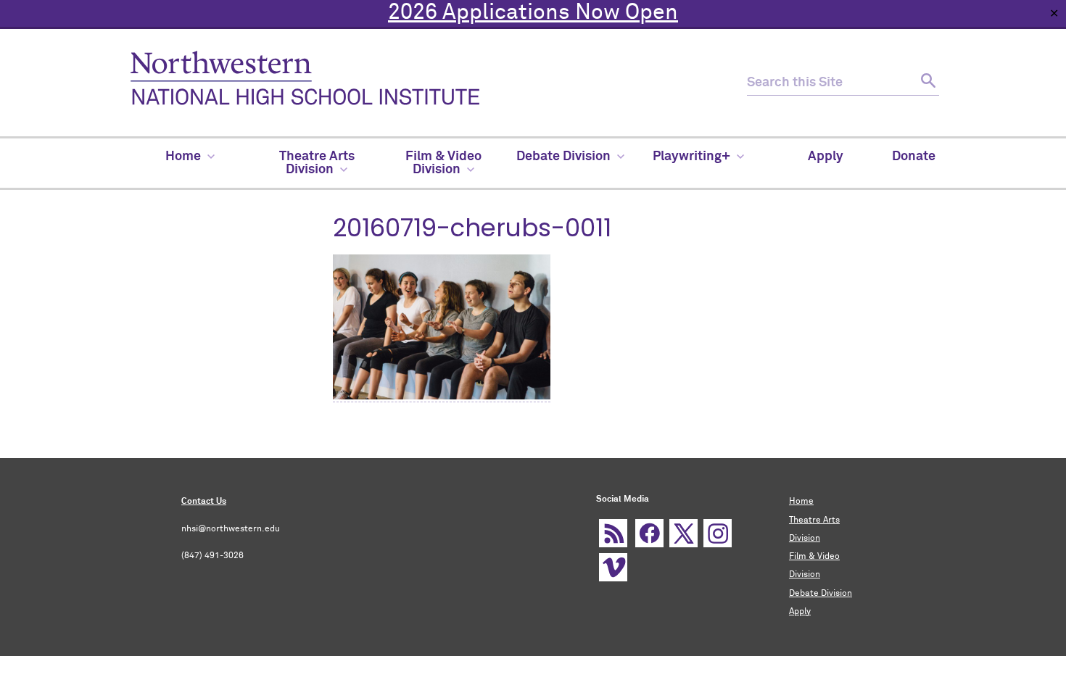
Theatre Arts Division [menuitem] (317, 163)
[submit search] (926, 83)
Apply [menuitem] (825, 156)
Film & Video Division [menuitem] (443, 163)
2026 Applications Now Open (533, 13)
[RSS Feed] (613, 533)
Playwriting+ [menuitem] (691, 156)
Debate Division (820, 593)
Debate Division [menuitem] (563, 156)
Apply (800, 611)
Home (801, 501)
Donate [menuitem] (913, 156)
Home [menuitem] (183, 156)
